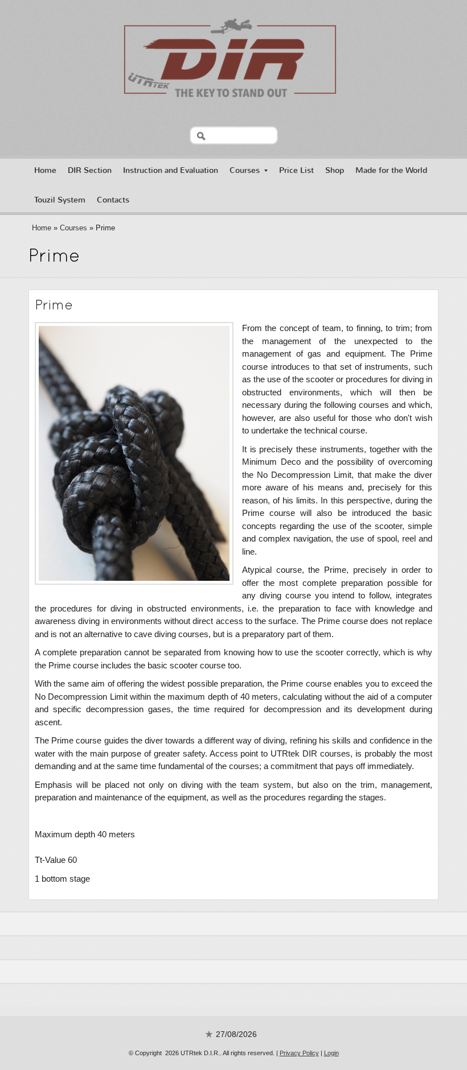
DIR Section (90, 170)
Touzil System (59, 200)
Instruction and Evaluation (170, 170)
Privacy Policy (299, 1053)
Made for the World (391, 170)
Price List (296, 170)
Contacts (113, 200)
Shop (334, 170)
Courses (245, 170)
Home (45, 170)
